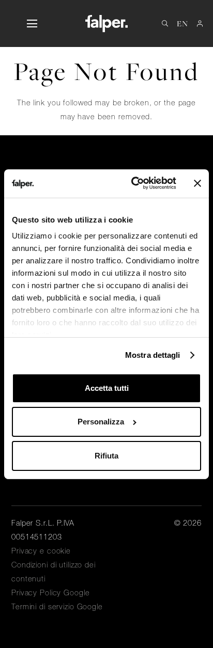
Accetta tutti (107, 388)
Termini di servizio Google (57, 606)
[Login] (200, 23)
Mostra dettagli (152, 355)
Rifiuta (106, 455)
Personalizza (101, 421)
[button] (32, 24)
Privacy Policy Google (50, 592)
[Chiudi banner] (197, 183)
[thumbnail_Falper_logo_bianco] (106, 23)
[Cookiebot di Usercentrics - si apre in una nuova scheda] (133, 183)
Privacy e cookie (41, 551)
